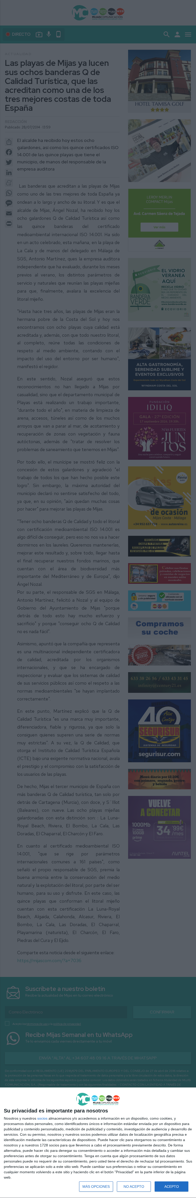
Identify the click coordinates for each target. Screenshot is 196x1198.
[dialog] (98, 1143)
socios (42, 1118)
